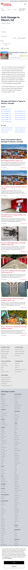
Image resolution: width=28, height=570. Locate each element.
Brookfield (16, 541)
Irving (15, 468)
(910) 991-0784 (23, 1)
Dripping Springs (17, 450)
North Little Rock (4, 405)
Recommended (21, 38)
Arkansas (3, 394)
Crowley (16, 444)
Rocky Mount (3, 544)
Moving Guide (4, 365)
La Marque (16, 475)
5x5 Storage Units (5, 109)
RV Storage (3, 355)
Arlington (16, 428)
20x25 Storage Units (20, 119)
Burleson (16, 437)
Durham (2, 513)
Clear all (2, 40)
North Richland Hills (18, 490)
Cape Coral (3, 421)
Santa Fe (16, 504)
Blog (2, 369)
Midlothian (16, 484)
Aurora (2, 468)
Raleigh (2, 542)
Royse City (16, 499)
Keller (15, 472)
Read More (23, 167)
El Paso (15, 452)
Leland (2, 537)
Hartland (16, 543)
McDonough (3, 447)
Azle (15, 430)
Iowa (2, 476)
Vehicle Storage (4, 353)
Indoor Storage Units (6, 130)
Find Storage (3, 9)
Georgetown (16, 455)
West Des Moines (4, 481)
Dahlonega (3, 432)
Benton (2, 396)
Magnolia (16, 481)
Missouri (3, 488)
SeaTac (15, 533)
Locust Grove (3, 443)
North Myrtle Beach (18, 405)
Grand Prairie (16, 457)
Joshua (15, 470)
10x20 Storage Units (20, 113)
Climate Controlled (5, 349)
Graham (2, 522)
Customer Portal (5, 371)
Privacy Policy (18, 371)
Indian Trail (3, 531)
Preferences (14, 566)
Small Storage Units (20, 132)
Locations (17, 363)
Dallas (2, 434)
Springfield (3, 473)
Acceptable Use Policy (6, 381)
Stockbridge (3, 454)
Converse (16, 441)
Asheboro (3, 502)
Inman (15, 399)
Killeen (15, 473)
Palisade (2, 416)
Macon (15, 9)
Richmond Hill (3, 451)
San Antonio (16, 502)
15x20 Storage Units (20, 115)
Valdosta (2, 460)
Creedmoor (3, 511)
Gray (15, 413)
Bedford (15, 432)
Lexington (16, 401)
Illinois (2, 466)
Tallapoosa (3, 456)
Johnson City (16, 416)
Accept (14, 562)
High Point (3, 530)
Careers (16, 367)
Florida (2, 419)
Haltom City (16, 461)
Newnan (2, 449)
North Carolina (4, 500)
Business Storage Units (7, 127)
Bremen (2, 429)
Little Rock (3, 401)
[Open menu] (25, 4)
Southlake (16, 508)
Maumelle (3, 403)
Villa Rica (2, 461)
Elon (2, 515)
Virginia (16, 525)
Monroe (2, 540)
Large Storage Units (20, 130)
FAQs (2, 367)
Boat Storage (4, 357)
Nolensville (16, 420)
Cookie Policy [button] (6, 557)
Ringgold (2, 452)
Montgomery (16, 486)
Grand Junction (4, 413)
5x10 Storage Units (20, 109)
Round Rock (16, 497)
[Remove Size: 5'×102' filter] (8, 36)
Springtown (16, 511)
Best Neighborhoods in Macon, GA (11, 160)
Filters (4, 32)
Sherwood (3, 407)
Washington (3, 486)
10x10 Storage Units (20, 111)
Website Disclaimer (5, 379)
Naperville (3, 469)
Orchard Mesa (3, 415)
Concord (2, 496)
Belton (15, 433)
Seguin (15, 506)
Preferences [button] (10, 558)
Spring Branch (17, 510)
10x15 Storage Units (6, 113)
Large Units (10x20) (19, 353)
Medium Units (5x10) (19, 351)
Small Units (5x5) (18, 349)
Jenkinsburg (3, 440)
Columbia (3, 490)
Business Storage (5, 351)
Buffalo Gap (16, 435)
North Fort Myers (4, 424)
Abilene (15, 424)
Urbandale (3, 479)
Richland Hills (16, 495)
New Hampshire (5, 494)
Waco (2, 463)
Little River (16, 403)
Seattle (15, 535)
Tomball (15, 517)
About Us (17, 365)
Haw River (3, 526)
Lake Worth (16, 477)
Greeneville (16, 415)
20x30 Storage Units (6, 121)
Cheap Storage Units (20, 127)
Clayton (2, 508)
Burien (15, 531)
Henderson (3, 528)
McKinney (16, 482)
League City (16, 479)
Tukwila (15, 537)
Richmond (16, 527)
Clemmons (3, 510)
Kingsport (16, 418)
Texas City (16, 515)
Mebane (2, 539)
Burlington (3, 504)
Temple (2, 458)
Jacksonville (3, 399)
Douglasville (3, 436)
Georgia (9, 9)
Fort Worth (16, 453)
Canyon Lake (16, 439)
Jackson (2, 438)
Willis (15, 522)
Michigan (3, 484)
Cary (2, 506)
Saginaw (16, 501)
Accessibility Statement (6, 385)
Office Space (4, 132)
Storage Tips (4, 363)
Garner (2, 517)
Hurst (15, 466)
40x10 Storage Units (20, 117)
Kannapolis (3, 533)
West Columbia (17, 408)
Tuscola (15, 519)
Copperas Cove (17, 443)
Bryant (2, 397)
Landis (2, 535)
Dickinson (16, 448)
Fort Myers (3, 423)
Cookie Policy (4, 383)
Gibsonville (3, 519)
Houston (16, 464)
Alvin (15, 426)
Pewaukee (16, 545)
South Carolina (18, 394)
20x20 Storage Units (6, 119)
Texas (15, 423)
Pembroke (3, 498)
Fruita (2, 411)
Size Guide (17, 355)
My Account (15, 1)
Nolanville (16, 488)
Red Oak (16, 493)
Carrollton (3, 431)
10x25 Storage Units (6, 115)
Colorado (3, 409)
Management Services (20, 369)
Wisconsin (17, 539)
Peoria (2, 471)
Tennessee (17, 411)
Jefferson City (3, 492)
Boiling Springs (17, 396)
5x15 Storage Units (5, 111)
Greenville (3, 524)
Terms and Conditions (6, 377)
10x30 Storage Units (6, 117)
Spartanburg (16, 407)
